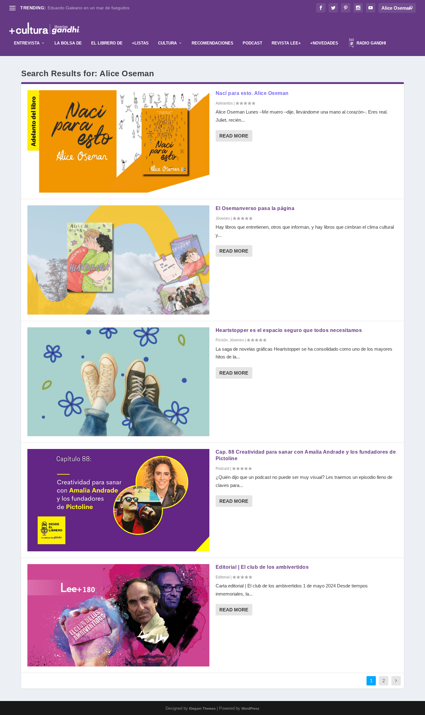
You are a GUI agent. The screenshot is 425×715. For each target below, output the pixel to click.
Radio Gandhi (370, 43)
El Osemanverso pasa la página (255, 208)
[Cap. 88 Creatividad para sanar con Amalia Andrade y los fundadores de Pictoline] (118, 500)
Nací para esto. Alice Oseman (252, 93)
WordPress (250, 708)
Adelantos (224, 103)
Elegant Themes (202, 708)
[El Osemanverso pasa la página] (118, 260)
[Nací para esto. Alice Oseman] (118, 141)
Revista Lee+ (286, 43)
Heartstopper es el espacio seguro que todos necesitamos (289, 330)
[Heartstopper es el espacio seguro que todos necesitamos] (118, 382)
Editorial (223, 577)
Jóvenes (223, 218)
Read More (233, 135)
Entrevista (27, 43)
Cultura (167, 43)
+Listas (140, 43)
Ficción (222, 340)
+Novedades (324, 43)
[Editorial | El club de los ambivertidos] (118, 615)
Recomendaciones (212, 43)
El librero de (107, 43)
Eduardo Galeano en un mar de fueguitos (88, 7)
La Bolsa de (68, 43)
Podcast (252, 43)
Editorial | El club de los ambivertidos (262, 567)
